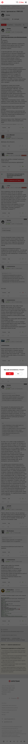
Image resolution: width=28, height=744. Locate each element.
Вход (22, 2)
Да (10, 373)
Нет (18, 373)
